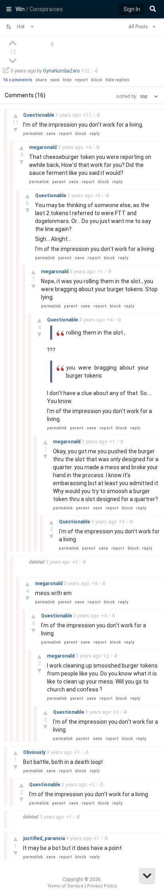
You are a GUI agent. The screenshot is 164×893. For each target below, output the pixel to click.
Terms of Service (65, 886)
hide (67, 80)
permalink (33, 133)
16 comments (17, 79)
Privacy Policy (102, 886)
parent (59, 182)
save (55, 80)
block (96, 80)
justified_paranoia (44, 838)
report (81, 80)
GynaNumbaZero (61, 71)
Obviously (35, 752)
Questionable (39, 115)
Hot (21, 26)
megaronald (43, 147)
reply (95, 133)
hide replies (117, 80)
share (41, 80)
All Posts (139, 26)
